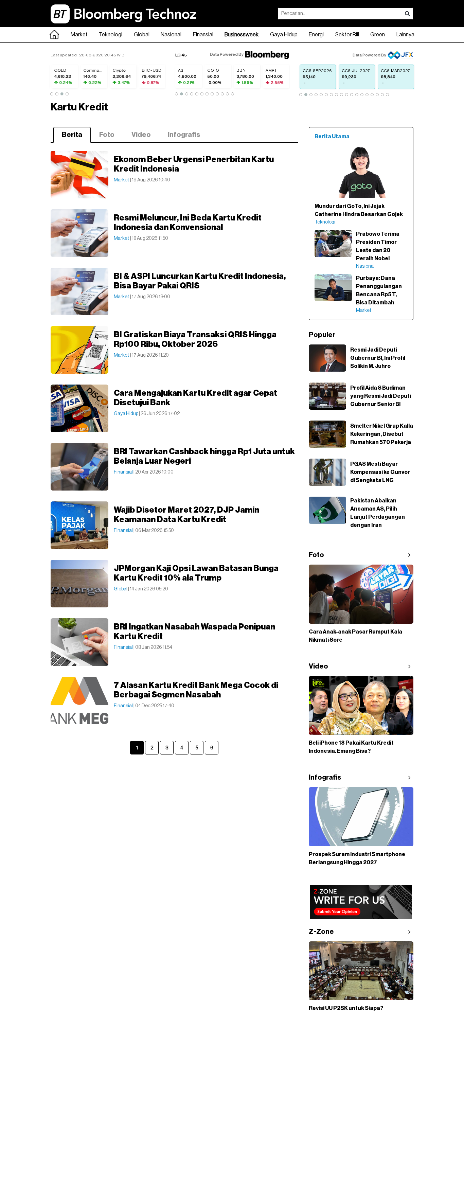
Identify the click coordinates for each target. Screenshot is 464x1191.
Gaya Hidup (284, 34)
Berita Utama (332, 136)
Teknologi (110, 34)
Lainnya (405, 34)
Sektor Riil (347, 34)
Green (377, 34)
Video (141, 134)
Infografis (184, 134)
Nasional (171, 34)
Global (141, 34)
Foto (106, 134)
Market (79, 34)
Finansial (203, 34)
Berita (72, 134)
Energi (316, 34)
